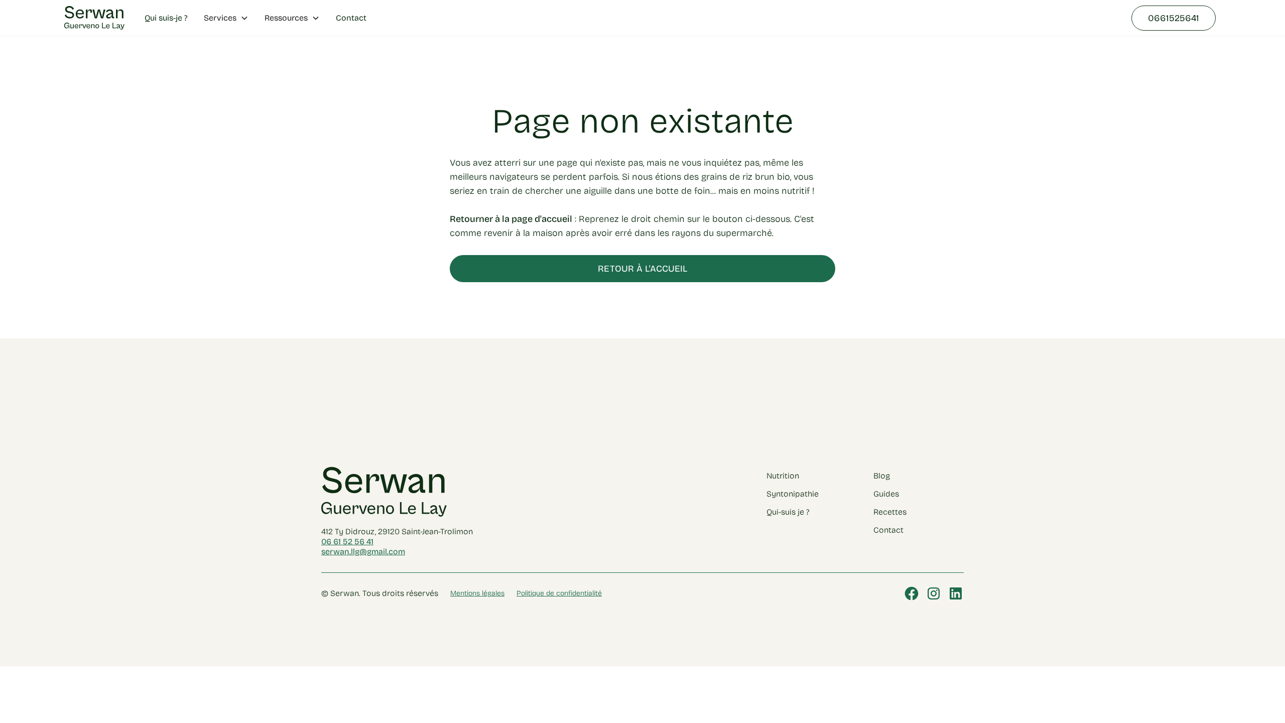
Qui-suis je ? (787, 512)
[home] (94, 18)
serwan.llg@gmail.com (363, 551)
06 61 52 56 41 (347, 541)
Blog (881, 475)
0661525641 (1173, 18)
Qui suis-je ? (166, 18)
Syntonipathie (792, 494)
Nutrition (782, 475)
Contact (351, 18)
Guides (886, 494)
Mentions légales (477, 593)
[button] (226, 18)
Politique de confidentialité (559, 593)
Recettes (890, 512)
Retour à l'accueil (642, 268)
